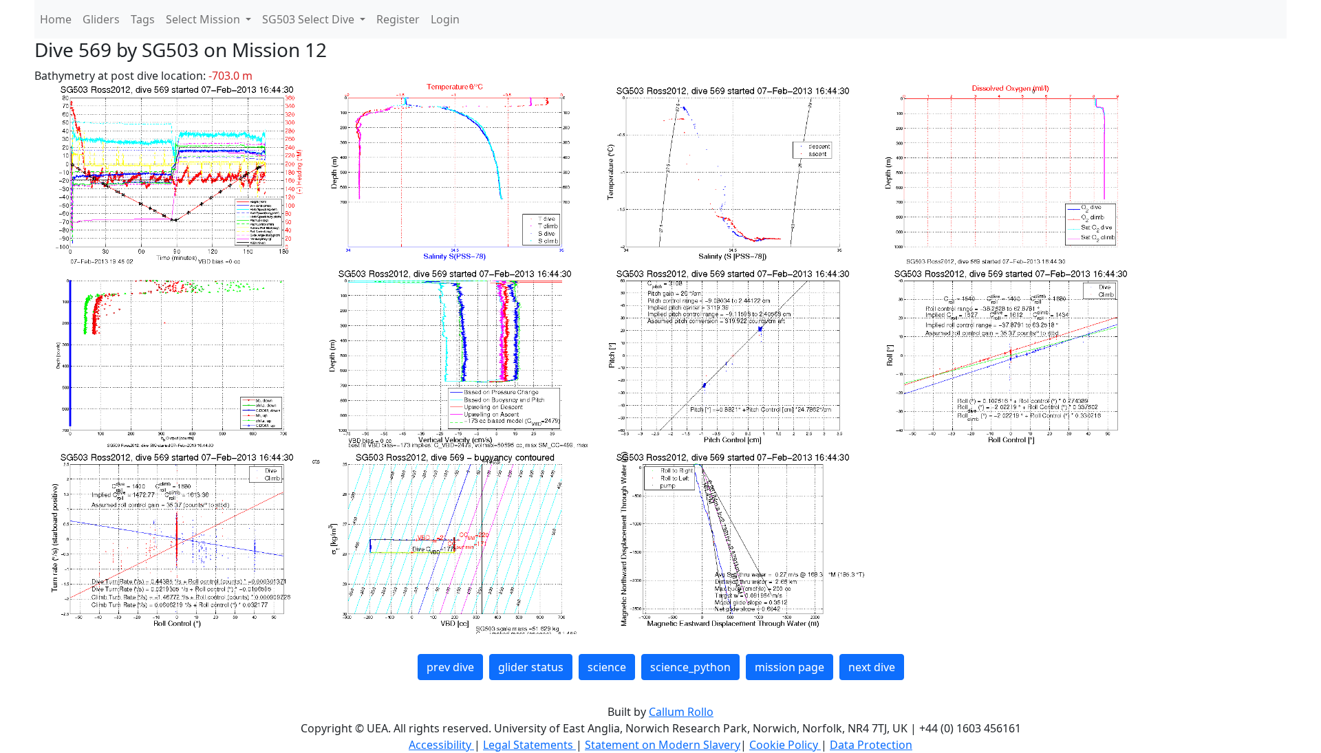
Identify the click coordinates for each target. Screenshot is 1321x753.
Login (445, 19)
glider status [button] (530, 667)
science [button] (607, 667)
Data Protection (871, 744)
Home (56, 19)
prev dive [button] (450, 667)
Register (398, 19)
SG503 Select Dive (309, 19)
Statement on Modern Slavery (662, 744)
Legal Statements (529, 744)
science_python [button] (690, 667)
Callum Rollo (681, 711)
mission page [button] (789, 667)
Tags (143, 19)
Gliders (101, 19)
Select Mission (204, 19)
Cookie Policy (785, 744)
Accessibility (441, 744)
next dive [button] (871, 667)
